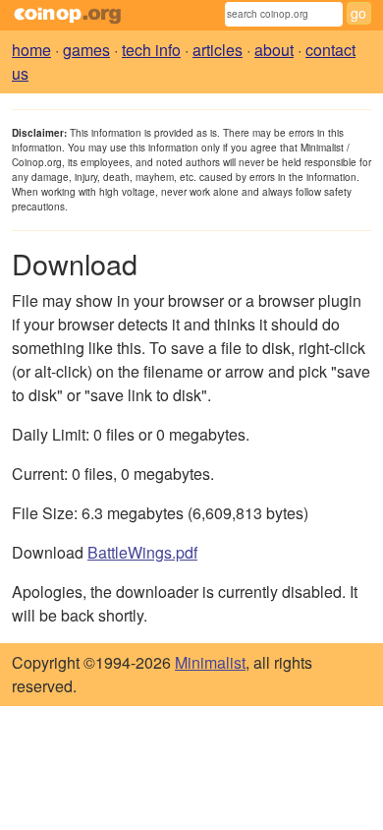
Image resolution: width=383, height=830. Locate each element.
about (274, 49)
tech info (151, 49)
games (86, 49)
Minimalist (210, 662)
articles (217, 49)
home (31, 49)
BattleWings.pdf (142, 552)
